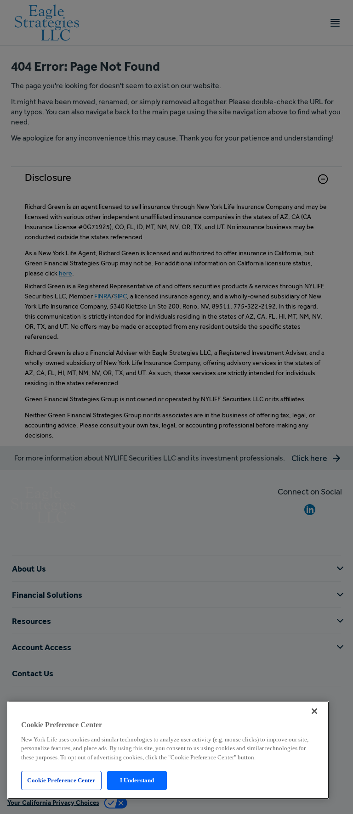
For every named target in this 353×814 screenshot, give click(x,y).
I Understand (137, 780)
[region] (168, 750)
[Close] (314, 711)
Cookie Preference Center (61, 780)
